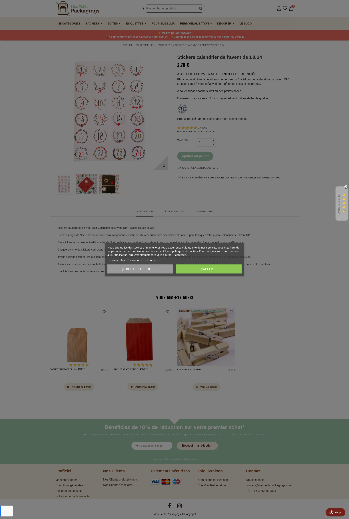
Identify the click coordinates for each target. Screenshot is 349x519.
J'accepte (208, 269)
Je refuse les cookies (140, 269)
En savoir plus (116, 260)
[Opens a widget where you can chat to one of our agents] (335, 512)
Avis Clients (338, 204)
